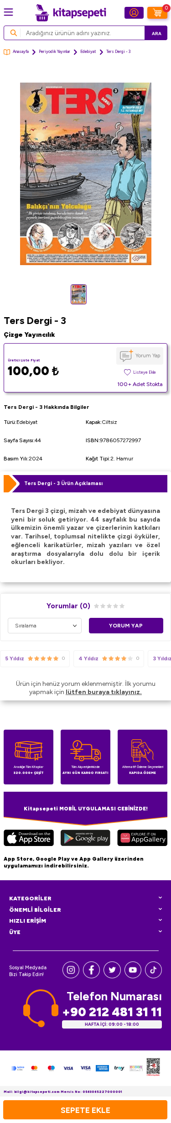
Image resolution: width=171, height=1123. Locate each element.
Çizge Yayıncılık (29, 335)
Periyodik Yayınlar (54, 51)
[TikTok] (153, 976)
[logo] (71, 13)
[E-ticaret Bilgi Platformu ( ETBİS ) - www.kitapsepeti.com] (153, 1068)
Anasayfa (21, 51)
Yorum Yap (147, 355)
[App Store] (29, 839)
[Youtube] (132, 976)
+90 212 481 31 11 (112, 1011)
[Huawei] (142, 839)
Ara (156, 33)
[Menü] (8, 12)
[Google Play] (85, 839)
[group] (85, 174)
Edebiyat (88, 51)
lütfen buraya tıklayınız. (104, 692)
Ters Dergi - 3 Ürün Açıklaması (63, 483)
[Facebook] (91, 976)
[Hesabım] (134, 13)
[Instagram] (70, 976)
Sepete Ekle (85, 1110)
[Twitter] (112, 976)
